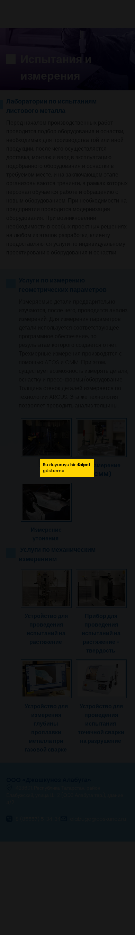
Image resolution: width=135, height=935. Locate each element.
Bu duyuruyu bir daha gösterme (65, 468)
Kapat (84, 465)
